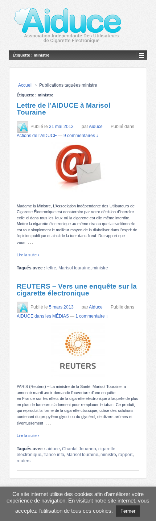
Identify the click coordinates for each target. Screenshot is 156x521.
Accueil (25, 85)
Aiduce (96, 126)
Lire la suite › (28, 255)
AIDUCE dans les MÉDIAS (43, 316)
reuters (23, 460)
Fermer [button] (127, 511)
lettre (51, 267)
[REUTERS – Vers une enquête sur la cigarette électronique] (78, 350)
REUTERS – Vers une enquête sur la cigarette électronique (77, 289)
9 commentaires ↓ (80, 135)
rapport (125, 454)
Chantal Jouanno (79, 448)
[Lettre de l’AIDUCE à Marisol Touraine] (78, 169)
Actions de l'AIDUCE (37, 135)
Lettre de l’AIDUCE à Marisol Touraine (63, 109)
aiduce (53, 448)
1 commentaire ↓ (91, 316)
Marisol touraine (74, 267)
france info (54, 454)
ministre (100, 267)
